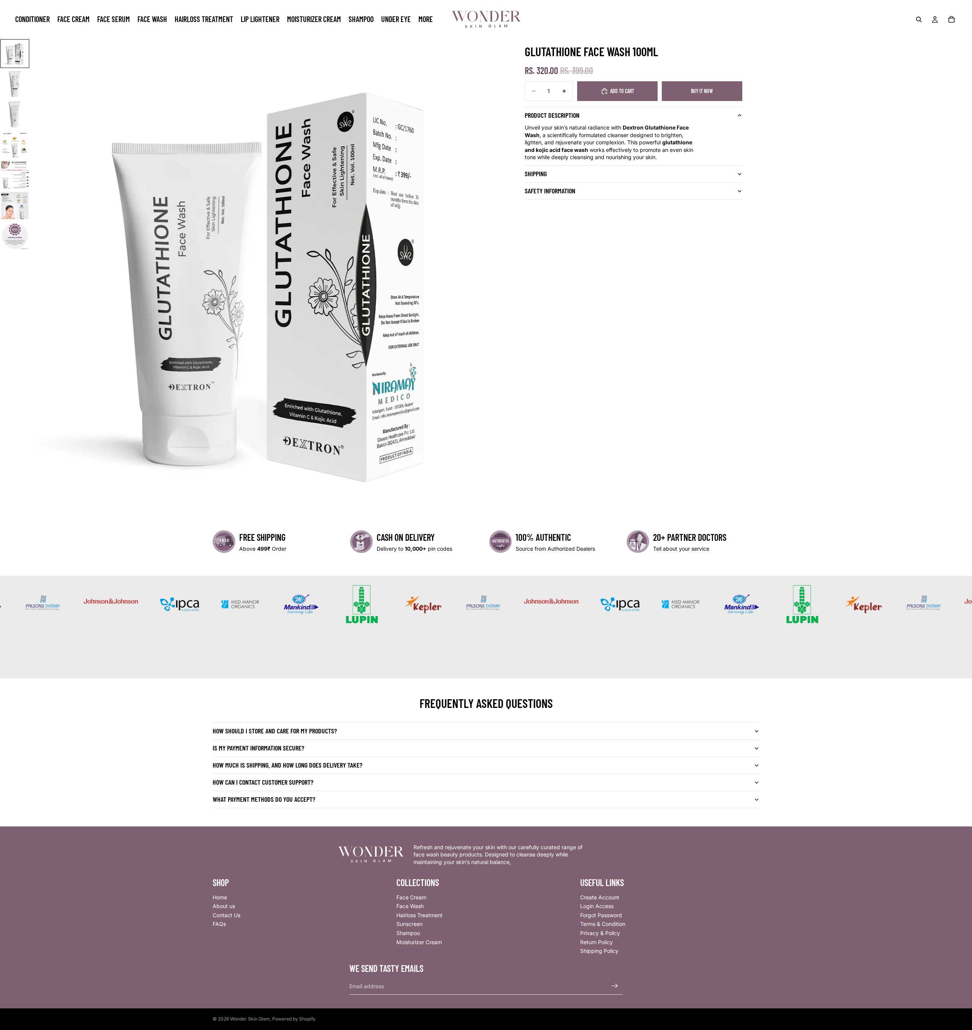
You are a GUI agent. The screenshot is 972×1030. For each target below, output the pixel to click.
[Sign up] (615, 986)
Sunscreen (409, 924)
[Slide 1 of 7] (14, 53)
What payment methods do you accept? (264, 799)
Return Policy (596, 941)
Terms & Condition (602, 924)
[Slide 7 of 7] (14, 236)
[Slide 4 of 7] (14, 144)
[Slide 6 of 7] (14, 205)
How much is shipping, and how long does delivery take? (287, 765)
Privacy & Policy (600, 933)
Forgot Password (601, 915)
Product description (552, 115)
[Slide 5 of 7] (14, 175)
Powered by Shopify (294, 1019)
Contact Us (226, 915)
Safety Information (550, 190)
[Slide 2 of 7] (14, 84)
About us (224, 906)
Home (220, 897)
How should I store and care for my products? (275, 731)
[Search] (918, 19)
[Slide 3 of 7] (14, 114)
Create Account (599, 897)
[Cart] (951, 19)
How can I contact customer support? (263, 782)
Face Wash (410, 906)
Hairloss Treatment (419, 915)
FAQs (219, 924)
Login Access (597, 906)
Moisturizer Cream (419, 941)
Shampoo (408, 933)
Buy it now (702, 91)
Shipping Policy (599, 951)
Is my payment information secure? (258, 748)
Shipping (536, 173)
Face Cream (411, 897)
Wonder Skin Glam (250, 1019)
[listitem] (426, 19)
